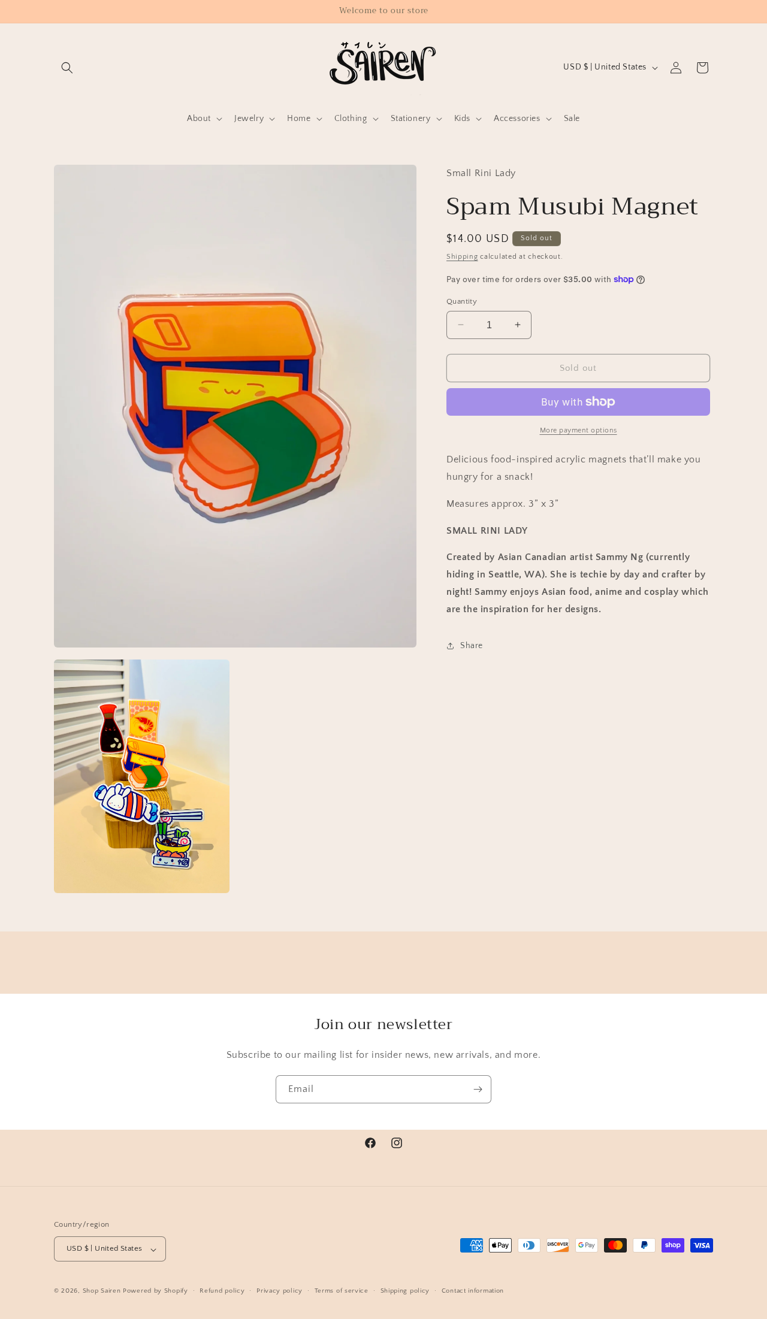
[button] (67, 68)
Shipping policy (405, 1291)
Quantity (461, 301)
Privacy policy (279, 1291)
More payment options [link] (578, 430)
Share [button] (471, 645)
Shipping (462, 256)
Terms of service (342, 1291)
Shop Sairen (102, 1291)
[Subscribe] (477, 1089)
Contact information (473, 1291)
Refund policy (222, 1291)
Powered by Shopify (155, 1291)
